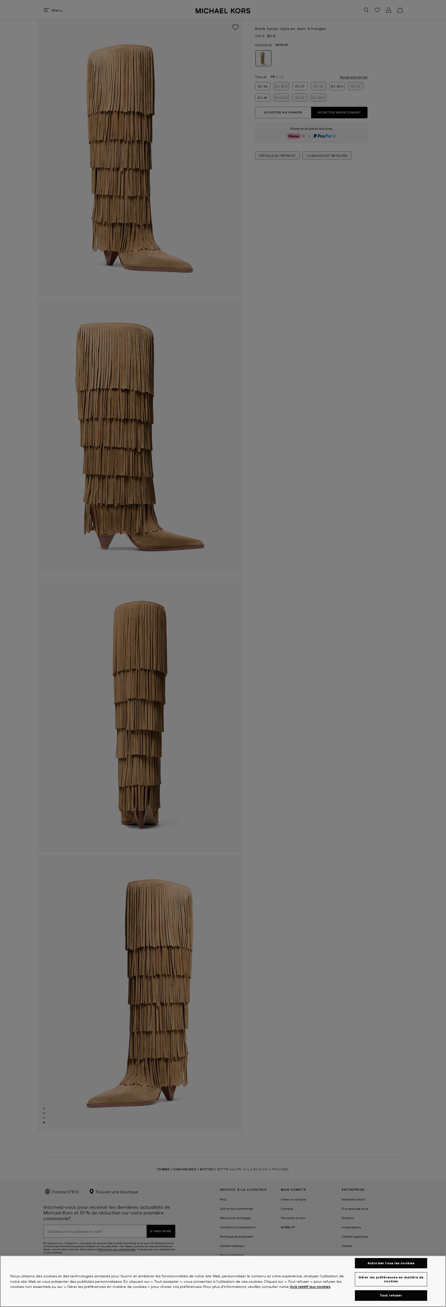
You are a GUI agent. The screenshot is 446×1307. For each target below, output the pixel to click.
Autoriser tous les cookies (391, 1263)
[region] (223, 1281)
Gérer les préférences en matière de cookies (391, 1279)
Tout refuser (391, 1295)
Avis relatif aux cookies (310, 1286)
